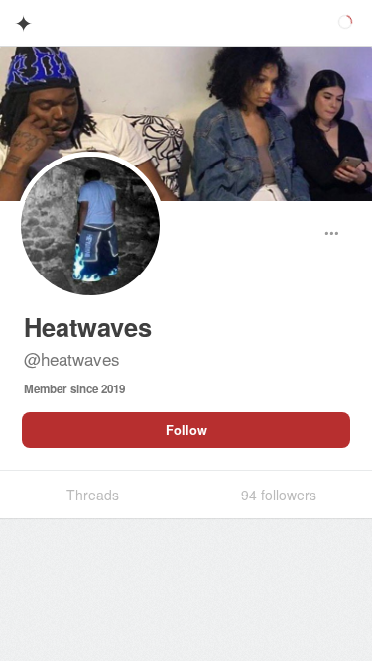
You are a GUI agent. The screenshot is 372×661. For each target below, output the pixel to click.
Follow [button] (186, 430)
